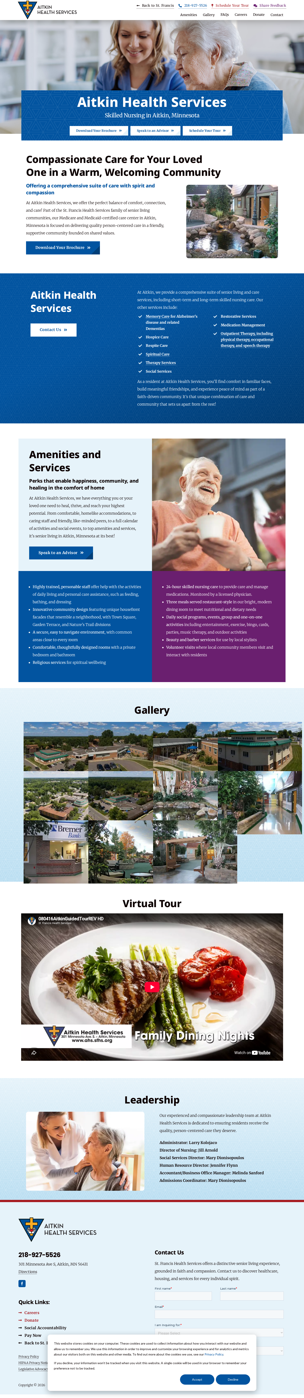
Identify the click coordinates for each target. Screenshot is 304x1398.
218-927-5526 (39, 1255)
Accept (197, 1379)
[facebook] (22, 1283)
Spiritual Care (158, 354)
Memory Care (158, 316)
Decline (233, 1379)
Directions (27, 1271)
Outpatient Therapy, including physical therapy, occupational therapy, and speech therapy (247, 339)
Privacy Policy (214, 1354)
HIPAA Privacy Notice (34, 1363)
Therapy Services (161, 362)
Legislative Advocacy (33, 1369)
